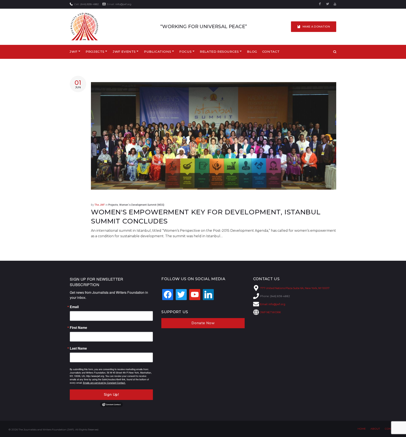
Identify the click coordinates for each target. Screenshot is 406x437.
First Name (78, 327)
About (375, 428)
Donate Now (202, 323)
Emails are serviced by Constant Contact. (104, 382)
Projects (113, 204)
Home (362, 428)
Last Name (78, 348)
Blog (252, 52)
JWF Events (124, 52)
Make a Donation (316, 26)
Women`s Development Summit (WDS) (141, 204)
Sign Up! (111, 395)
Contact (271, 52)
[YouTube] (335, 4)
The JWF (100, 204)
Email (74, 307)
